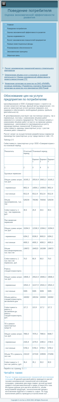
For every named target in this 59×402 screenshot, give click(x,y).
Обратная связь (13, 56)
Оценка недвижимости (16, 36)
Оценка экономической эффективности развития (26, 32)
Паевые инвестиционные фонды (20, 44)
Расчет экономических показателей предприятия (26, 40)
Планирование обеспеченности (19, 48)
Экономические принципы (17, 52)
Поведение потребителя (17, 29)
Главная (10, 25)
